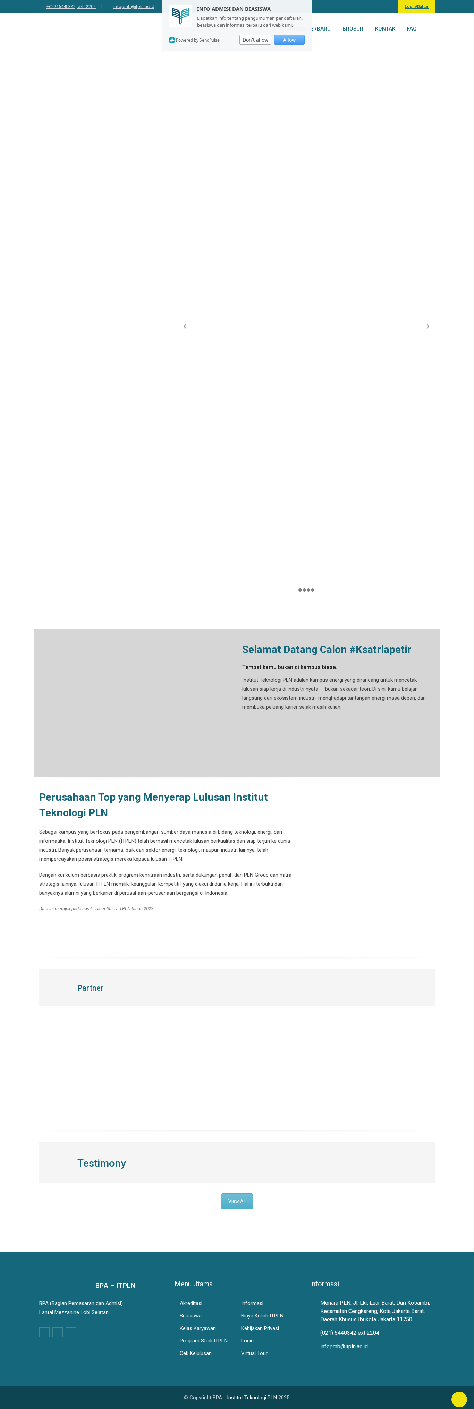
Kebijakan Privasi (260, 1328)
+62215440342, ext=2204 (71, 6)
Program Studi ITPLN (204, 1341)
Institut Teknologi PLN (252, 1397)
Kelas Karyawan (198, 1328)
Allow (289, 39)
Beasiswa (191, 1316)
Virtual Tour (254, 1353)
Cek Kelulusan (196, 1353)
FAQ (412, 29)
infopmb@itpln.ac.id (133, 6)
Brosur (352, 29)
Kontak (385, 29)
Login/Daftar (417, 6)
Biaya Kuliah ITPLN (262, 1316)
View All (237, 1201)
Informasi (252, 1303)
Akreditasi (191, 1303)
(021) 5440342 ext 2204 (349, 1333)
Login (247, 1341)
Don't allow (255, 39)
